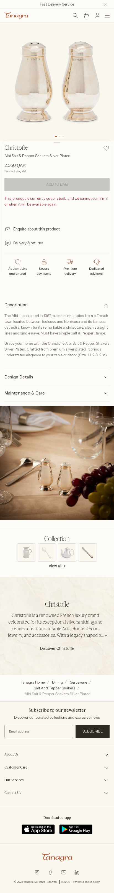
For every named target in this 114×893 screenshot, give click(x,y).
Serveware (78, 682)
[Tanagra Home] (16, 15)
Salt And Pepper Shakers (54, 688)
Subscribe (92, 731)
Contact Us (12, 793)
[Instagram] (37, 871)
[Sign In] (97, 15)
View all (55, 566)
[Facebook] (50, 871)
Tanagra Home (33, 682)
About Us (11, 755)
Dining (57, 682)
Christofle (16, 148)
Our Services (14, 780)
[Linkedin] (77, 871)
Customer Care (15, 767)
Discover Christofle (57, 648)
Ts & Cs (65, 882)
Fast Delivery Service (57, 4)
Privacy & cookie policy (86, 882)
